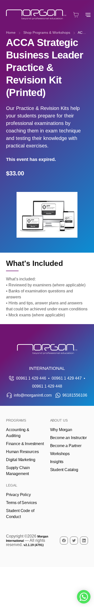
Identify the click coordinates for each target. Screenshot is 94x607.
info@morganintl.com (33, 395)
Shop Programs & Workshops (46, 32)
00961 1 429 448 (47, 386)
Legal (11, 485)
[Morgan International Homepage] (47, 349)
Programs (16, 420)
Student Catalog (64, 470)
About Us (59, 420)
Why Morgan (61, 430)
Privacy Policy (18, 495)
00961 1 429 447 (67, 378)
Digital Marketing (20, 460)
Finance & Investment (25, 444)
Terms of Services (21, 503)
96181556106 (74, 395)
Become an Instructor (68, 438)
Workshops (60, 454)
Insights (57, 462)
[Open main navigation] (87, 14)
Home (11, 32)
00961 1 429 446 (31, 378)
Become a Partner (65, 446)
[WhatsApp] (83, 597)
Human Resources (22, 452)
